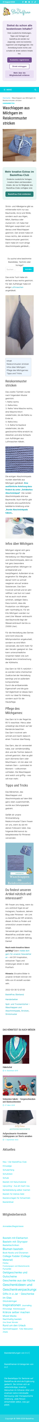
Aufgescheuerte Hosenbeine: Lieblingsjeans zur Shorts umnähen (17, 1135)
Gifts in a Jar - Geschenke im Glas (18, 1295)
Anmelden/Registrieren (13, 1226)
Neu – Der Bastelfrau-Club (15, 1162)
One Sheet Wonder (10, 1322)
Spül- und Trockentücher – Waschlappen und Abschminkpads (17, 1007)
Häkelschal (7, 1067)
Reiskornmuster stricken (18, 364)
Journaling (27, 1305)
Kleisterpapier (19, 1309)
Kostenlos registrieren (19, 60)
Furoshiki (7, 1269)
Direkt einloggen (19, 66)
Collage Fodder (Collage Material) (16, 1258)
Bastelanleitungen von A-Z (16, 1353)
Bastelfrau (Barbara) (14, 994)
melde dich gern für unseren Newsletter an (18, 954)
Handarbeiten (8, 103)
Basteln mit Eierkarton (15, 1237)
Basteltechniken (11, 1245)
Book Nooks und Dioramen (15, 1252)
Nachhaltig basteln (12, 1319)
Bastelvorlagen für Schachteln (16, 1198)
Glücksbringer (10, 1301)
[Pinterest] (29, 2)
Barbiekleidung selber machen (16, 1190)
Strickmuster (11, 1014)
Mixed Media (9, 1316)
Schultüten (8, 1174)
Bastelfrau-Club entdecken (19, 194)
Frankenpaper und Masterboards (16, 1266)
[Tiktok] (35, 2)
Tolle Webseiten (26, 1329)
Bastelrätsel (8, 1202)
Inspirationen (12, 1305)
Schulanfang (8, 1170)
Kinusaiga (7, 1166)
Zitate (5, 1332)
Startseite (6, 98)
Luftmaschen (17, 287)
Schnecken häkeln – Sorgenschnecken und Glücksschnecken (19, 1100)
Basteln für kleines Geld (13, 1194)
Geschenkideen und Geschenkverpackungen (21, 1287)
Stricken (25, 1011)
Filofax (5, 1263)
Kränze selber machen (16, 1312)
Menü (9, 90)
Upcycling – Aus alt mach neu (16, 1186)
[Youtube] (26, 2)
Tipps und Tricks (14, 373)
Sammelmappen (10, 1329)
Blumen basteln (13, 1249)
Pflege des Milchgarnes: (17, 370)
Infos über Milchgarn (16, 367)
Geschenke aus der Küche (19, 1280)
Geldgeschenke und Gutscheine (15, 1274)
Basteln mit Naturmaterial (14, 1182)
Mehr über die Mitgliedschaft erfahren (19, 74)
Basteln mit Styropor (15, 1241)
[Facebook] (23, 2)
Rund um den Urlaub (14, 1325)
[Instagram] (32, 2)
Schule (6, 1178)
